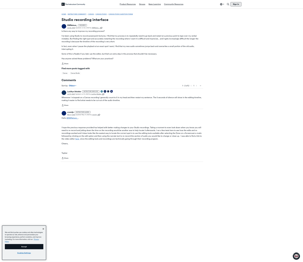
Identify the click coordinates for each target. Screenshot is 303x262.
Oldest (72, 86)
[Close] (43, 228)
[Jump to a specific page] (200, 86)
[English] (73, 4)
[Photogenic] (105, 91)
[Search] (228, 4)
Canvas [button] (65, 73)
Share (65, 64)
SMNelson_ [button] (72, 25)
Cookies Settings (24, 253)
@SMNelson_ (72, 118)
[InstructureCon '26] (108, 91)
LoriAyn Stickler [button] (74, 91)
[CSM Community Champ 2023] (101, 91)
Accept (24, 247)
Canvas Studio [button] (75, 73)
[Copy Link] (101, 28)
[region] (24, 242)
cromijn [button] (70, 112)
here (77, 139)
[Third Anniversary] (111, 91)
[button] (64, 26)
